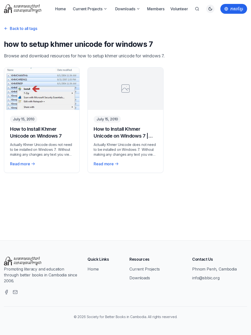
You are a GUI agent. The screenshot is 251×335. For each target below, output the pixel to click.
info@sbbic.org (206, 277)
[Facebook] (6, 292)
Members (155, 8)
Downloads (125, 8)
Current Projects (87, 8)
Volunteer (179, 8)
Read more (20, 163)
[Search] (197, 9)
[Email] (15, 292)
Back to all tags (23, 28)
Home (60, 8)
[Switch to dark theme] (210, 9)
